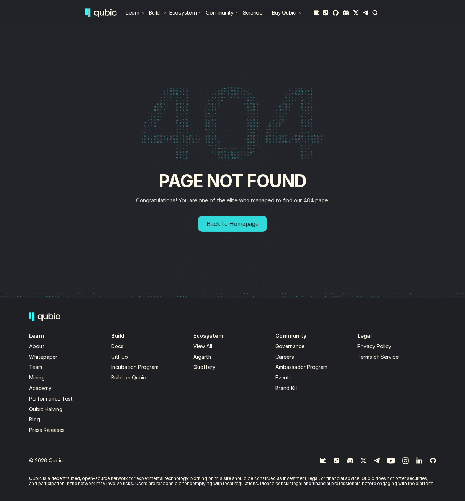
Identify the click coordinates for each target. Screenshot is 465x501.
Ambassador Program (301, 367)
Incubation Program (134, 367)
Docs (117, 346)
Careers (284, 357)
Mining (37, 377)
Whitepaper (44, 357)
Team (36, 367)
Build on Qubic (128, 377)
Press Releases (47, 430)
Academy (40, 388)
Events (283, 377)
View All (202, 346)
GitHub (119, 357)
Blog (34, 419)
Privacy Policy (374, 346)
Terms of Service (378, 357)
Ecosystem (183, 12)
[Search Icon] (375, 12)
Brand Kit (286, 388)
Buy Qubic (284, 12)
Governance (289, 346)
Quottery (204, 367)
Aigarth (202, 357)
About (37, 346)
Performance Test (51, 398)
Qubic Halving (45, 409)
